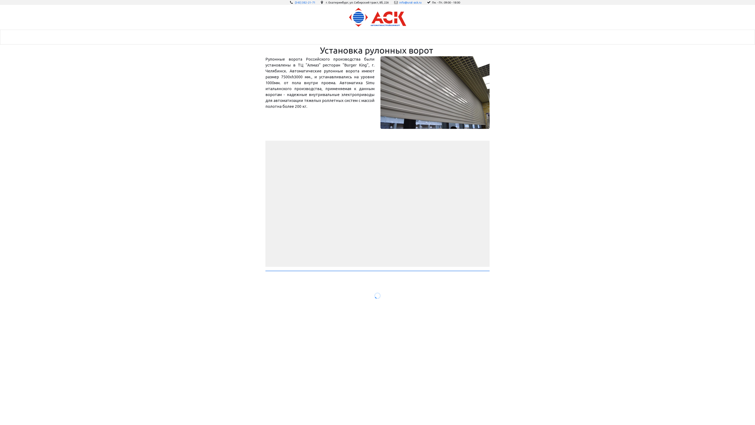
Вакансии (408, 37)
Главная (302, 37)
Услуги (323, 37)
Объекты (385, 37)
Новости (345, 37)
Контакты (432, 37)
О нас (365, 37)
